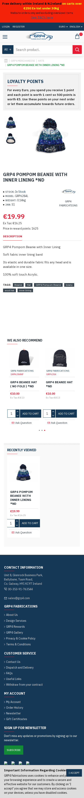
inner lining (25, 290)
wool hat (9, 290)
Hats (41, 60)
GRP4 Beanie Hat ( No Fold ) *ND (23, 384)
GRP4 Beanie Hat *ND (59, 384)
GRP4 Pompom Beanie (48, 284)
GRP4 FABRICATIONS (22, 370)
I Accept (74, 773)
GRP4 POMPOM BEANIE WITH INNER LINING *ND (21, 498)
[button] (39, 430)
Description (12, 236)
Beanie (18, 284)
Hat (29, 284)
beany (69, 284)
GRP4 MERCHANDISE (23, 60)
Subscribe (14, 750)
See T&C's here (42, 17)
